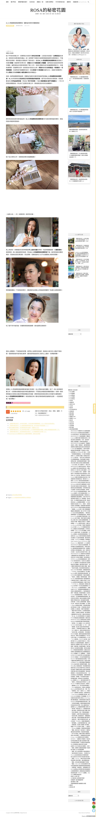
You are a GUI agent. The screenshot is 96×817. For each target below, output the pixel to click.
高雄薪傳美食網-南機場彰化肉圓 (78, 783)
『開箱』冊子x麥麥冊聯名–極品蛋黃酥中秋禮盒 (82, 751)
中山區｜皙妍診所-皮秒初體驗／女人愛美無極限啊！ (83, 603)
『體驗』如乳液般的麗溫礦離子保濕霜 (80, 762)
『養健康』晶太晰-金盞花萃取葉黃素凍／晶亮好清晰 (83, 626)
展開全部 (70, 390)
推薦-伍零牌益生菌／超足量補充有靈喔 (80, 600)
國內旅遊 (72, 413)
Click (94, 409)
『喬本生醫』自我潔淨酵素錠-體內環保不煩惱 (81, 717)
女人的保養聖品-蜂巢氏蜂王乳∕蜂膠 (79, 744)
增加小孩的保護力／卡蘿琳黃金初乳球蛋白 (81, 735)
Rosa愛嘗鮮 (72, 393)
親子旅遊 (72, 427)
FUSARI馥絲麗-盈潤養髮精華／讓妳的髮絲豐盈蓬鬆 (83, 617)
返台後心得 (72, 787)
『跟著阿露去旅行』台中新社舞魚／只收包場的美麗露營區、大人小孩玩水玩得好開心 (32, 423)
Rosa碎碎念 (72, 398)
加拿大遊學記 (49, 2)
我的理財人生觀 (74, 781)
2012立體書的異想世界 (76, 774)
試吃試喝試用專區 (10, 25)
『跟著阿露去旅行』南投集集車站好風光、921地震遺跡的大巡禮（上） (28, 431)
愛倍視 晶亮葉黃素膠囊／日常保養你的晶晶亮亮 (82, 487)
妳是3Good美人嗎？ (75, 776)
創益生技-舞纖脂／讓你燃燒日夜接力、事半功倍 (82, 564)
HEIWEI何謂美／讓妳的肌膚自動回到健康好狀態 (82, 633)
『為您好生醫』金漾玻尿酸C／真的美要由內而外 (82, 632)
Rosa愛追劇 (72, 395)
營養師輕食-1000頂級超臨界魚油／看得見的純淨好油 (83, 514)
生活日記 (32, 2)
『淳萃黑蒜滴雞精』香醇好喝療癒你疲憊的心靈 (82, 703)
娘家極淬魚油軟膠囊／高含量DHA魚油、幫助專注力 (83, 450)
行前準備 (72, 425)
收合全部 (75, 390)
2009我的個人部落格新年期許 (78, 778)
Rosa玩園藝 (72, 397)
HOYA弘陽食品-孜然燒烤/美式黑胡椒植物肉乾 (81, 769)
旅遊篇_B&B (72, 416)
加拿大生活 (72, 404)
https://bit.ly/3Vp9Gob (22, 403)
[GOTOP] (94, 811)
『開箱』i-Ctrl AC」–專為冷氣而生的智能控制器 (82, 758)
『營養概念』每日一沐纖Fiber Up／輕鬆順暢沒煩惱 (83, 690)
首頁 (7, 2)
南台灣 (71, 407)
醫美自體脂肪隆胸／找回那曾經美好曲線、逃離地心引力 (24, 427)
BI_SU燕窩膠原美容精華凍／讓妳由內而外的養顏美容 (83, 649)
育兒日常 (72, 423)
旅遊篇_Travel (73, 418)
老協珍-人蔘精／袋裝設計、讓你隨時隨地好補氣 (82, 445)
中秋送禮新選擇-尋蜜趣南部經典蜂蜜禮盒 (80, 765)
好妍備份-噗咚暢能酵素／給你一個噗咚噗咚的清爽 (82, 550)
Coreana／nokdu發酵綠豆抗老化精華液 (79, 737)
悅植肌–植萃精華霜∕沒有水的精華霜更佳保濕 (81, 651)
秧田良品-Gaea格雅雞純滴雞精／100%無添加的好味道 (83, 502)
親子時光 (13, 2)
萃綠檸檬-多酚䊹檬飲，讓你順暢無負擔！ (80, 760)
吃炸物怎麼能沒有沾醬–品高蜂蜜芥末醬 (80, 740)
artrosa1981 (19, 25)
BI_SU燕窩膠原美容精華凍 (18, 497)
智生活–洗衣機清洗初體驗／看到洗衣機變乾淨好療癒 (83, 648)
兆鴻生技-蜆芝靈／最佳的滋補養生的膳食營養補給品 (83, 598)
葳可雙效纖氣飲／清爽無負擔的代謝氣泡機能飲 (82, 699)
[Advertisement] (35, 39)
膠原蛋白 (28, 497)
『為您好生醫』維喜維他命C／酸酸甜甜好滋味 (82, 715)
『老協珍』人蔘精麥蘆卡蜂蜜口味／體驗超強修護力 (83, 628)
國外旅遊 (72, 414)
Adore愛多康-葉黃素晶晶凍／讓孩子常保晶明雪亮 (82, 582)
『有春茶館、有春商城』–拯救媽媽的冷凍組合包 (82, 767)
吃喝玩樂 (72, 411)
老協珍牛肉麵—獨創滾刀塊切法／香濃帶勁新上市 (82, 521)
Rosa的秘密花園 (48, 10)
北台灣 (71, 406)
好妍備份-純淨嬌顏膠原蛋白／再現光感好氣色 (81, 546)
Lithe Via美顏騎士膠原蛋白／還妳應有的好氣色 (82, 692)
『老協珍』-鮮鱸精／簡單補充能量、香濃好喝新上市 (83, 576)
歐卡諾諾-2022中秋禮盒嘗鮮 (77, 749)
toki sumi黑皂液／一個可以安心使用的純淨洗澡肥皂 (83, 457)
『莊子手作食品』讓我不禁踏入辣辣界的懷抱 (81, 733)
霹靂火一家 (40, 2)
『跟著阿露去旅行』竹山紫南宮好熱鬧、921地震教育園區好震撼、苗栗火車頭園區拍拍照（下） (34, 429)
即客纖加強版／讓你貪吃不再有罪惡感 (80, 678)
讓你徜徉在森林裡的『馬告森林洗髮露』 (80, 731)
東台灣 (71, 420)
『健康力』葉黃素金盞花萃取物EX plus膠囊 (81, 682)
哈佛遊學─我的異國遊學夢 (77, 779)
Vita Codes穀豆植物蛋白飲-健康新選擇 (79, 755)
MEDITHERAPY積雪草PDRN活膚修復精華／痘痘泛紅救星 (24, 433)
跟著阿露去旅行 (22, 2)
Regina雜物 (72, 391)
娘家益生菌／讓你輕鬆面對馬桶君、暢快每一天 (82, 461)
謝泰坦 (69, 2)
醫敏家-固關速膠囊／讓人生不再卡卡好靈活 (81, 511)
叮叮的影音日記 (60, 2)
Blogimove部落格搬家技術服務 (88, 816)
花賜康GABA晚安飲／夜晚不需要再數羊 (80, 609)
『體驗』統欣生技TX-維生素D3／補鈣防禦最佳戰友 (83, 730)
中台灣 (71, 400)
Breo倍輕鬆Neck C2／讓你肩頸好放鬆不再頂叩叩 (82, 680)
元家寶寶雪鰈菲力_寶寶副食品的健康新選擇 (81, 771)
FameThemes (87, 812)
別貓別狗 (75, 2)
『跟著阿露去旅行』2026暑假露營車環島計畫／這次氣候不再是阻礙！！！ (29, 425)
